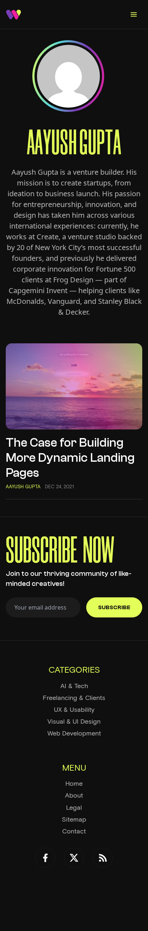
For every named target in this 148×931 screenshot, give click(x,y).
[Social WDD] (45, 858)
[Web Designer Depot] (13, 14)
